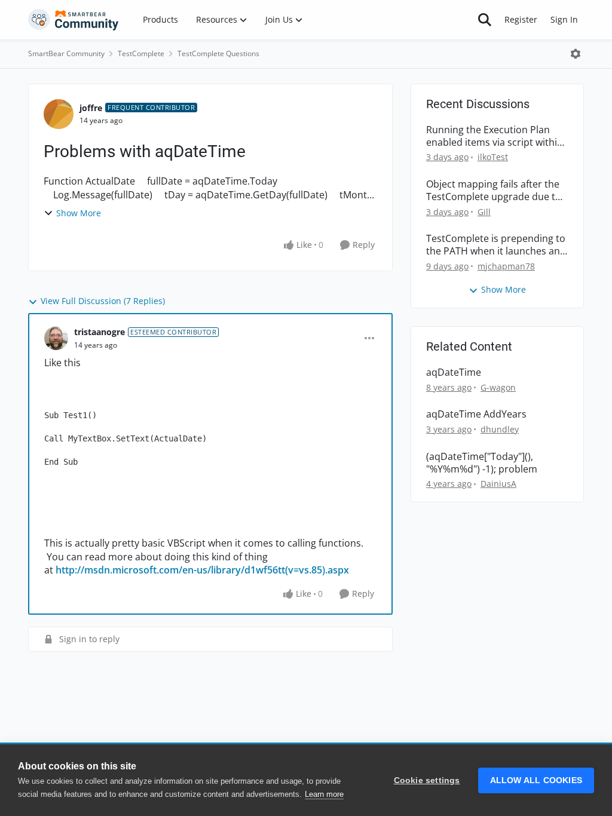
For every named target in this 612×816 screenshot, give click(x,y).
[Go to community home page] (73, 19)
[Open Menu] (575, 53)
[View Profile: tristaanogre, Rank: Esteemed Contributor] (56, 338)
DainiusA (498, 483)
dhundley (500, 429)
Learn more (324, 794)
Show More (78, 213)
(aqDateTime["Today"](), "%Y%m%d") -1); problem (481, 463)
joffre (90, 107)
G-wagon (498, 387)
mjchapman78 (506, 266)
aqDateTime (453, 372)
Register (520, 19)
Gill (484, 211)
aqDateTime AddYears (476, 414)
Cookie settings (427, 780)
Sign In (564, 19)
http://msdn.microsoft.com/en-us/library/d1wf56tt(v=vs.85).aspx (202, 569)
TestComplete (141, 53)
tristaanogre (99, 332)
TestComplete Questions (218, 53)
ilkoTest (493, 156)
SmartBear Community (66, 53)
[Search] (485, 20)
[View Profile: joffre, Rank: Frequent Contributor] (59, 114)
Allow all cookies (536, 780)
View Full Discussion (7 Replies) (103, 300)
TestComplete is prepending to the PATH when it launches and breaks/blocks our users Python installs (496, 244)
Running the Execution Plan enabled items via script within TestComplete (494, 136)
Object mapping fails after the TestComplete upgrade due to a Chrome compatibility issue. (493, 190)
